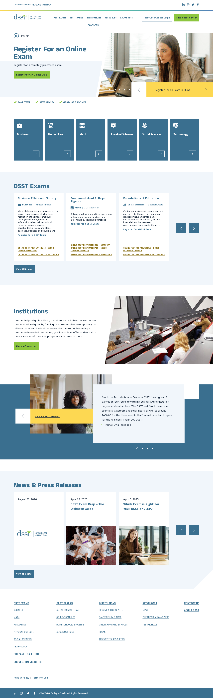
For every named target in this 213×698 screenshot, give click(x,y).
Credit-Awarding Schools (113, 624)
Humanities (20, 624)
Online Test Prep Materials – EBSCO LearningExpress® (36, 249)
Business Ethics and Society (37, 198)
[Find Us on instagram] (188, 4)
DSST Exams (59, 17)
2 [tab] (114, 89)
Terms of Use (40, 677)
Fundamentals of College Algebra (88, 200)
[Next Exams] (194, 228)
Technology (20, 646)
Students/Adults (65, 617)
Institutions (94, 17)
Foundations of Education (141, 198)
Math (78, 207)
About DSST (126, 17)
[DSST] (27, 17)
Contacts (93, 25)
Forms (102, 631)
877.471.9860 (41, 5)
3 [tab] (119, 89)
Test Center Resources (112, 639)
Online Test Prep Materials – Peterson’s (38, 255)
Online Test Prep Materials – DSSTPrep (90, 245)
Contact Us (191, 603)
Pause (25, 36)
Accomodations (65, 631)
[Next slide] (205, 89)
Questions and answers (156, 617)
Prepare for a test (26, 654)
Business (27, 204)
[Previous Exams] (181, 228)
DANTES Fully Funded (110, 617)
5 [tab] (129, 89)
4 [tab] (124, 89)
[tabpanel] (106, 65)
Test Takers (76, 17)
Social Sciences (136, 204)
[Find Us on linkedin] (183, 4)
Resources (111, 17)
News (145, 610)
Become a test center (111, 610)
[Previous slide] (138, 89)
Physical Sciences (24, 631)
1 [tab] (109, 89)
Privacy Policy (21, 677)
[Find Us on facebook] (198, 4)
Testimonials (150, 624)
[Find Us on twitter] (193, 4)
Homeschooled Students (70, 624)
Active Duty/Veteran (67, 610)
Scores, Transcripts (27, 662)
